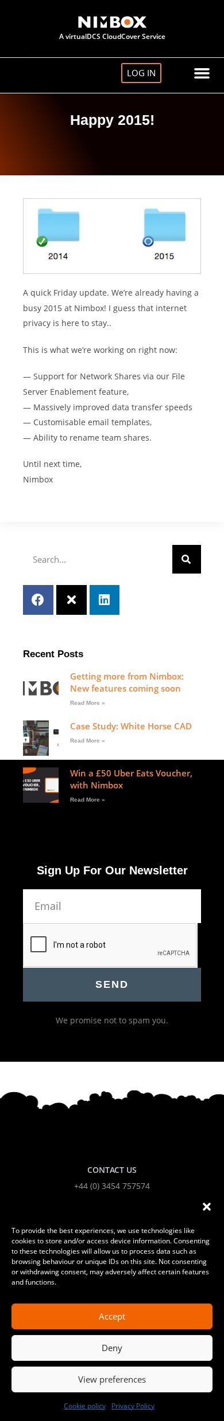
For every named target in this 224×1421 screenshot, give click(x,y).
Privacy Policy (133, 1406)
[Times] (71, 600)
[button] (207, 1206)
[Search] (186, 559)
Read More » (87, 703)
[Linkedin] (105, 600)
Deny (112, 1347)
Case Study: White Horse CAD (131, 726)
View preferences (112, 1379)
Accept (112, 1316)
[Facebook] (38, 600)
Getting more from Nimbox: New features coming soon (127, 682)
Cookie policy (85, 1406)
